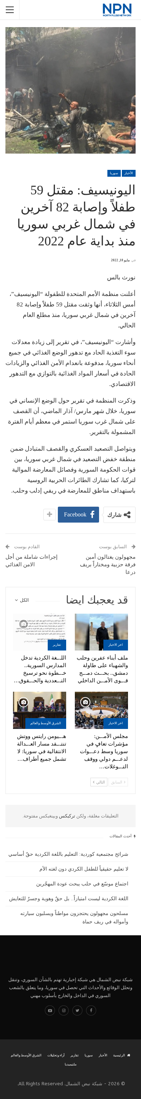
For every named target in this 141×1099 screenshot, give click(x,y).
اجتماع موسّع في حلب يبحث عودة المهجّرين (82, 884)
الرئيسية (119, 1055)
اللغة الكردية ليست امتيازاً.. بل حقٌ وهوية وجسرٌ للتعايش (68, 898)
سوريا (114, 173)
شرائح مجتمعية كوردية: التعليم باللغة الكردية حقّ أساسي (68, 854)
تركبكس (66, 816)
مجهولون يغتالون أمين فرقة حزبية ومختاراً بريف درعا (108, 564)
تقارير (57, 645)
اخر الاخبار (115, 645)
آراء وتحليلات (56, 1055)
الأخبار (128, 173)
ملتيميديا (71, 1064)
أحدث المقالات (121, 836)
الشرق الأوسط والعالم (45, 723)
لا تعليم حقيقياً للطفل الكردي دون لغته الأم (83, 869)
